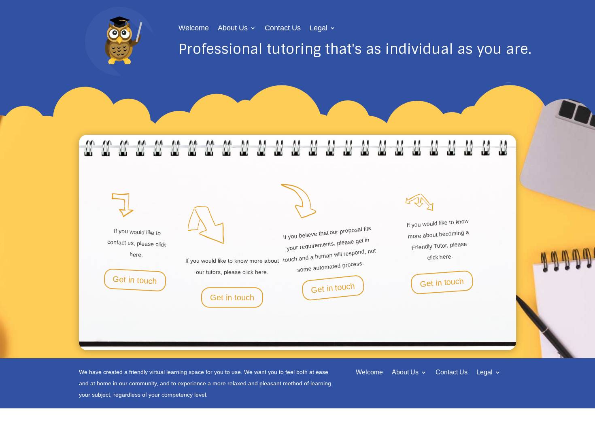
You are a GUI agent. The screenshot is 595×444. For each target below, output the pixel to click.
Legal (318, 28)
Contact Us (283, 28)
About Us (233, 28)
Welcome (193, 28)
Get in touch (135, 280)
